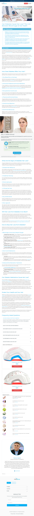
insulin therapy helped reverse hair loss (23, 221)
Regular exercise (20, 240)
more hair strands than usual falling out (19, 170)
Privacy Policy (13, 513)
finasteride (28, 259)
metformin (9, 281)
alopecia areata (14, 106)
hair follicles (12, 80)
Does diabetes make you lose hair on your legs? (12, 328)
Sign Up (13, 482)
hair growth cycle (9, 52)
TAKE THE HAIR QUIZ (17, 152)
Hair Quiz (26, 3)
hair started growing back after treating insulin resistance (18, 220)
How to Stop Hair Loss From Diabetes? (10, 325)
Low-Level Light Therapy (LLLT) (10, 267)
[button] (31, 3)
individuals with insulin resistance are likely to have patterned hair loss (13, 88)
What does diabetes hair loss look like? (11, 335)
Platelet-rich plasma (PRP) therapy (15, 271)
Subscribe (17, 505)
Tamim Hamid (5, 21)
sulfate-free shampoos (7, 246)
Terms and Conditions (19, 513)
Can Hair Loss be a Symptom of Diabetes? (11, 318)
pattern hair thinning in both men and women (13, 87)
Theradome (14, 511)
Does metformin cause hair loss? (10, 341)
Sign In (9, 482)
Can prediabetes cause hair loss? (10, 338)
